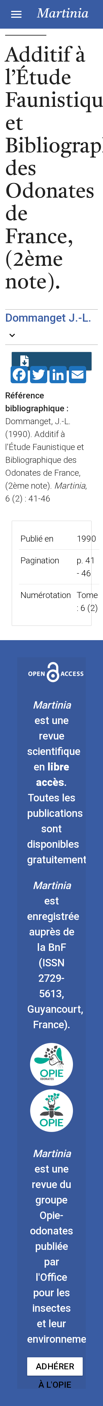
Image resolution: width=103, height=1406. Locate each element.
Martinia (63, 14)
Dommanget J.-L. (48, 318)
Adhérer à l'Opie (55, 1368)
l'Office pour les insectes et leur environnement (61, 1308)
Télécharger (52, 361)
